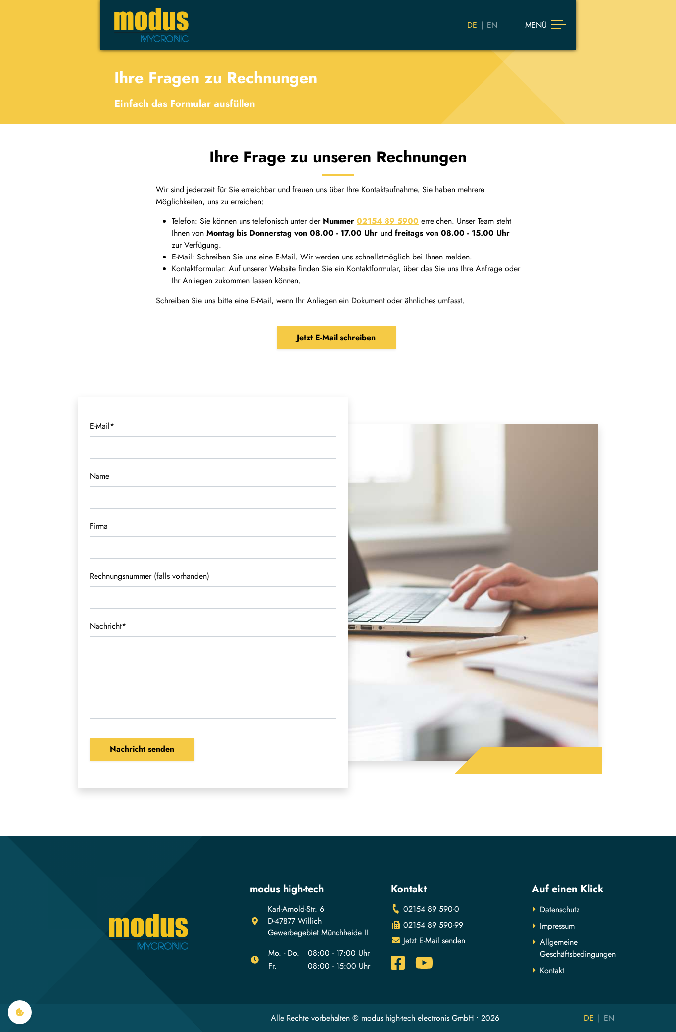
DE (472, 25)
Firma (99, 526)
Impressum (557, 925)
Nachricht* (108, 626)
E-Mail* (102, 426)
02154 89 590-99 (432, 924)
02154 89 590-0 (430, 909)
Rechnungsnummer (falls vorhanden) (149, 576)
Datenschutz (559, 909)
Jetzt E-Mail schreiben (336, 337)
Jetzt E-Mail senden (433, 940)
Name (99, 476)
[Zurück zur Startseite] (151, 25)
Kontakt (552, 970)
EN (492, 25)
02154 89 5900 (388, 221)
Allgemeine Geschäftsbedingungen (578, 948)
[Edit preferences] (20, 1012)
